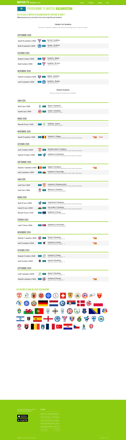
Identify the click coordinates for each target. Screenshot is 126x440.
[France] (51, 330)
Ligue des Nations (52, 41)
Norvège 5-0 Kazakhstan (54, 237)
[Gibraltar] (34, 299)
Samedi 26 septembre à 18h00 (27, 41)
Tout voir (44, 429)
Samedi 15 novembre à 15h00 (26, 137)
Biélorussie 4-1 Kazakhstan (55, 189)
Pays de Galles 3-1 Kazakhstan (56, 207)
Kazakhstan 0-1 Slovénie (54, 255)
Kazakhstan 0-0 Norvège (54, 278)
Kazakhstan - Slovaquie (53, 81)
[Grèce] (63, 307)
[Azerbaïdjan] (84, 330)
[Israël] (21, 322)
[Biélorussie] (20, 330)
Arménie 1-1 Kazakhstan (54, 111)
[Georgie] (70, 315)
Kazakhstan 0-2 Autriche (54, 242)
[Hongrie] (48, 315)
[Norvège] (90, 307)
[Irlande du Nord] (56, 315)
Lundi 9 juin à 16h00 (24, 185)
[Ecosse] (71, 299)
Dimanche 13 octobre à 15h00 (26, 256)
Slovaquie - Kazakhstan (53, 45)
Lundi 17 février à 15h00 (25, 225)
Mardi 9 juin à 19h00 (24, 106)
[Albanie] (27, 330)
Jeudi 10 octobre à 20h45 (25, 261)
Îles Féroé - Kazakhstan (53, 40)
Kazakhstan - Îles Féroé (53, 63)
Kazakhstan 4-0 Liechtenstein (56, 154)
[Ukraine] (63, 315)
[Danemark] (81, 307)
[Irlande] (77, 315)
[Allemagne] (43, 307)
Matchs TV (28, 2)
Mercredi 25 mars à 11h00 (25, 124)
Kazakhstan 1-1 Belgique (54, 136)
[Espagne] (38, 322)
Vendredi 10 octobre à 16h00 (26, 155)
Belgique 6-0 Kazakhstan (54, 167)
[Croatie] (69, 330)
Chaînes (100, 3)
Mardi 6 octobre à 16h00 (25, 64)
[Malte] (42, 299)
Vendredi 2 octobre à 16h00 (26, 59)
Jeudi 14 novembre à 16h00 (26, 243)
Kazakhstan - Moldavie (53, 58)
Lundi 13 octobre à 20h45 (25, 150)
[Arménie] (85, 299)
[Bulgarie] (34, 307)
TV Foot (82, 3)
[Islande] (49, 299)
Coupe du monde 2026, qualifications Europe (59, 138)
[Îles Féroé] (65, 322)
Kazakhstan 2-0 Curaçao (54, 212)
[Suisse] (63, 299)
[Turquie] (60, 330)
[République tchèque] (77, 330)
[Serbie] (72, 307)
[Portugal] (40, 315)
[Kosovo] (85, 315)
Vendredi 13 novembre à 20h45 (27, 76)
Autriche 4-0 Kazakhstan (54, 260)
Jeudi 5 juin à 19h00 (24, 190)
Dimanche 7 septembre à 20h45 (27, 167)
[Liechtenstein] (87, 322)
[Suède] (20, 315)
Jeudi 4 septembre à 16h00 (26, 172)
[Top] (122, 437)
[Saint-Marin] (102, 322)
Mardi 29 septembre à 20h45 (26, 46)
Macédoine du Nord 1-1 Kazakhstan (57, 149)
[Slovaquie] (58, 322)
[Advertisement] (63, 357)
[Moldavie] (72, 322)
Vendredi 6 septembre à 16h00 (27, 279)
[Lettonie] (78, 299)
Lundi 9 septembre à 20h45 (26, 274)
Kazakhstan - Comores (54, 123)
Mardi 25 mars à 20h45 (25, 203)
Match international (53, 107)
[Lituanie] (80, 322)
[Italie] (43, 330)
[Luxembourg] (56, 299)
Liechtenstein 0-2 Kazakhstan (56, 202)
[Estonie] (27, 307)
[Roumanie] (105, 315)
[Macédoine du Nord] (20, 299)
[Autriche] (29, 322)
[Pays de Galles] (29, 315)
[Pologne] (99, 307)
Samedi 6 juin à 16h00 (24, 111)
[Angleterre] (48, 322)
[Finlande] (94, 322)
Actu (107, 3)
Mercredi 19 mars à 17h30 (25, 212)
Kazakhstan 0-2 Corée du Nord (56, 224)
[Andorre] (93, 299)
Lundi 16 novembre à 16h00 (26, 82)
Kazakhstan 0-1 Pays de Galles (56, 171)
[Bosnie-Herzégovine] (95, 315)
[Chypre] (20, 307)
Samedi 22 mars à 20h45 (25, 208)
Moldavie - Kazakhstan (53, 76)
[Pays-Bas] (54, 307)
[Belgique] (36, 330)
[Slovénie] (27, 299)
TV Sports (90, 3)
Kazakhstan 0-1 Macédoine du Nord (57, 184)
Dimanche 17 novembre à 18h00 (27, 238)
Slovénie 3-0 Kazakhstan (54, 273)
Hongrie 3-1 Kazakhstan (54, 105)
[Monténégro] (100, 299)
